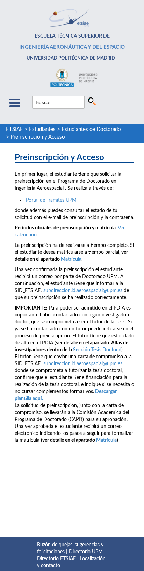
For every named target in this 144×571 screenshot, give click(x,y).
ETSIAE (14, 129)
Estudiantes (42, 129)
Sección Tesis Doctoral (97, 349)
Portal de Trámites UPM (50, 200)
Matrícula (71, 259)
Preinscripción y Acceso (37, 137)
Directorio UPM (86, 551)
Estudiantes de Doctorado (91, 129)
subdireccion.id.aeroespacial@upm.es (82, 290)
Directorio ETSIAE (56, 558)
